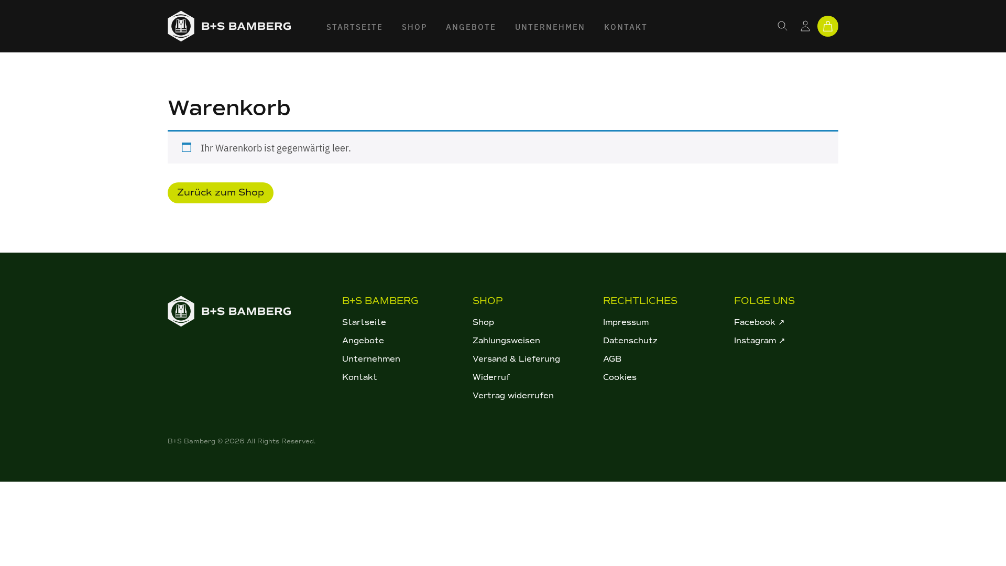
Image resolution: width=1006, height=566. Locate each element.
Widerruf (491, 377)
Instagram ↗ (759, 340)
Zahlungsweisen (506, 340)
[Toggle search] (782, 26)
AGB (612, 359)
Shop (414, 26)
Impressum (626, 322)
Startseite (354, 26)
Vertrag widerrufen (513, 395)
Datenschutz (630, 340)
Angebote (471, 26)
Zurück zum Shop (220, 192)
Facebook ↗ (759, 322)
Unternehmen (550, 26)
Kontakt (626, 26)
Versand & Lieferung (516, 359)
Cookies (620, 377)
